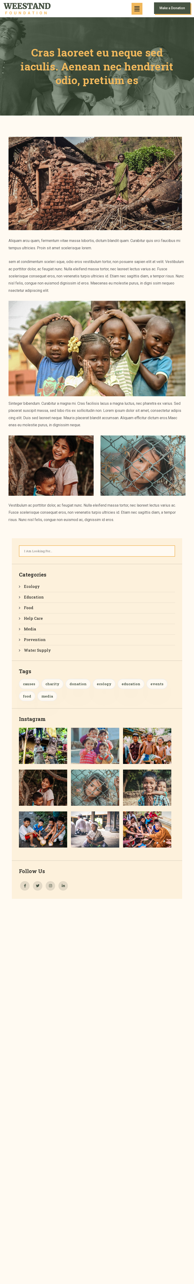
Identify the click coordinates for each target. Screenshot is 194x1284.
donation (78, 683)
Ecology (32, 586)
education (131, 683)
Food (28, 607)
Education (34, 597)
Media (30, 628)
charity (52, 683)
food (27, 696)
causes (29, 683)
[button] (137, 9)
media (47, 696)
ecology (104, 683)
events (156, 683)
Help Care (33, 618)
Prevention (35, 639)
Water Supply (37, 650)
